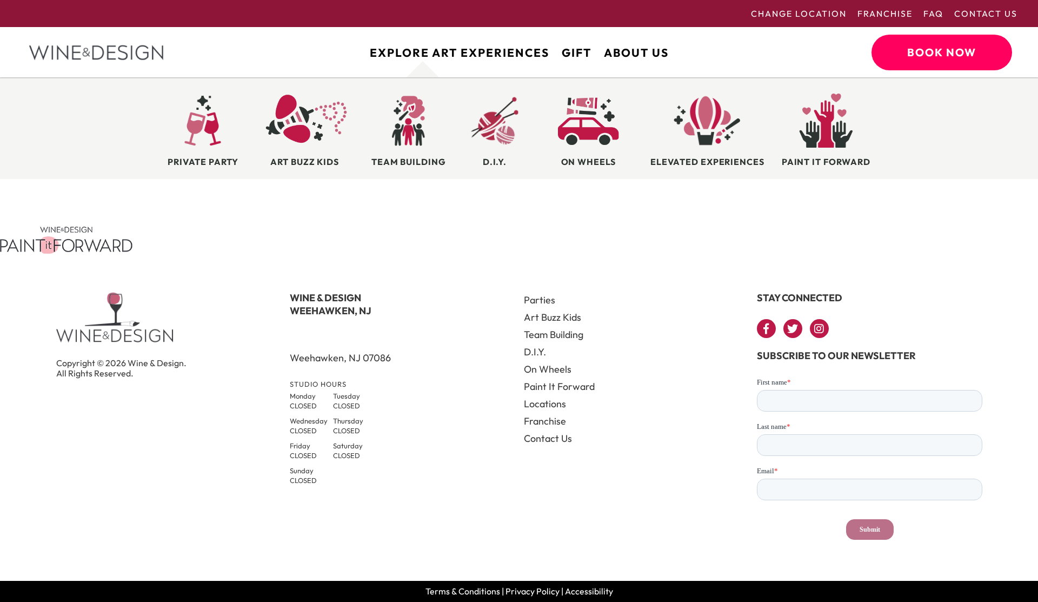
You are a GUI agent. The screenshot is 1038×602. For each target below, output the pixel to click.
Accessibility (589, 591)
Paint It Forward (559, 386)
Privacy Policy (532, 591)
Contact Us (985, 13)
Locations (545, 404)
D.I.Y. (535, 352)
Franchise (885, 13)
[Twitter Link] (792, 328)
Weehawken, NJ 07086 (340, 358)
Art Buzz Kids (552, 317)
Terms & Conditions (462, 591)
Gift (576, 52)
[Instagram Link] (819, 328)
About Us (636, 52)
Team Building (553, 334)
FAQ (933, 13)
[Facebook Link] (766, 328)
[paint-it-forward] (66, 250)
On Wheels (547, 369)
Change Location (799, 13)
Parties (539, 300)
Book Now (941, 52)
